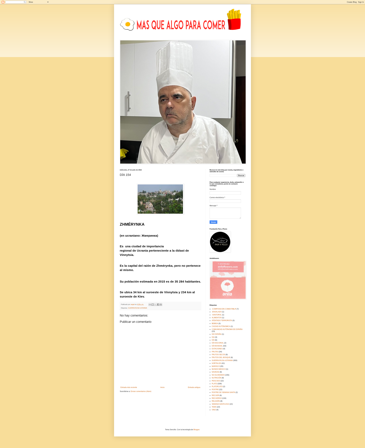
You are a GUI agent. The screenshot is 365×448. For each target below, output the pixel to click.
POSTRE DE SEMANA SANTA (223, 392)
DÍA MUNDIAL (217, 346)
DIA (213, 337)
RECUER (215, 395)
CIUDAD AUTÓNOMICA (221, 326)
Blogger (196, 430)
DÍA (213, 340)
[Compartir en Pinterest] (160, 304)
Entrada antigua (194, 387)
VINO (214, 410)
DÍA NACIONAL (218, 343)
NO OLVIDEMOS (218, 375)
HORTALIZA (216, 363)
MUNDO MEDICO (219, 369)
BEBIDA (215, 323)
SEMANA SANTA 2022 (220, 404)
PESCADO (216, 381)
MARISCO (216, 366)
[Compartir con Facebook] (158, 304)
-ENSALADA (217, 312)
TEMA (214, 407)
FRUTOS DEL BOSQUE (221, 357)
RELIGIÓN (216, 401)
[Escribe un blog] (152, 304)
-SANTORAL (217, 315)
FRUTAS (215, 352)
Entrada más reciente (128, 387)
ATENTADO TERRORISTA (222, 320)
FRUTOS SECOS (218, 355)
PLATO (214, 384)
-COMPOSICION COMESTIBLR (224, 309)
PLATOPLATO (217, 387)
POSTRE (215, 390)
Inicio (162, 387)
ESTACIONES (217, 349)
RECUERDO (217, 398)
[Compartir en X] (155, 304)
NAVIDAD (215, 372)
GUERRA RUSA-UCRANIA (137, 308)
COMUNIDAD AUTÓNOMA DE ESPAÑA (227, 329)
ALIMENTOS (217, 318)
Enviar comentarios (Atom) (141, 391)
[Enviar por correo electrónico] (150, 304)
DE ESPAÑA (216, 334)
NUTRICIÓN (216, 378)
